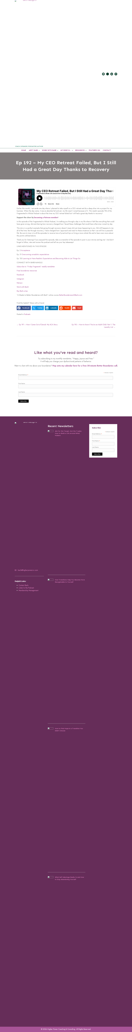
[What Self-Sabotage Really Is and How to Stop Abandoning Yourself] (50, 948)
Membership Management (28, 590)
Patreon (19, 283)
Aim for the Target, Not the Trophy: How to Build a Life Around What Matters (68, 433)
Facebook (20, 274)
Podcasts (27, 314)
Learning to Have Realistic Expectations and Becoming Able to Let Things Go (51, 258)
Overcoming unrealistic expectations (35, 254)
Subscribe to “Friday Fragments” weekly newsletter (36, 266)
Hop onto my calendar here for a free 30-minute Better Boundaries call (84, 365)
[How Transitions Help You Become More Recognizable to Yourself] (50, 651)
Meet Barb (33, 150)
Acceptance (26, 250)
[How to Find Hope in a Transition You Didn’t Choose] (50, 799)
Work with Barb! (23, 287)
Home (23, 150)
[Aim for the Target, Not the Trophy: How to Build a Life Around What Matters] (50, 502)
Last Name (21, 392)
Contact (107, 150)
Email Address (23, 375)
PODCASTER (32, 146)
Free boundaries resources (27, 270)
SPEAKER (24, 146)
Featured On (94, 150)
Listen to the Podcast (26, 588)
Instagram (20, 279)
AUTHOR (40, 146)
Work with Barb (49, 150)
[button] (39, 150)
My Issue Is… (65, 150)
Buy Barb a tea (22, 291)
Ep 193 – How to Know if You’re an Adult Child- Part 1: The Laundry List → (93, 325)
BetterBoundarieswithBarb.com (70, 295)
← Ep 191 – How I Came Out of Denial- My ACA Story (37, 324)
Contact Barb (23, 585)
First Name (21, 383)
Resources (80, 150)
